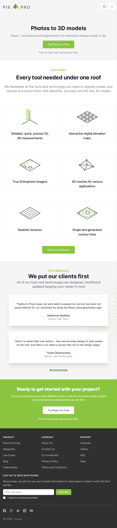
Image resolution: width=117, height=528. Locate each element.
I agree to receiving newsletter (22, 497)
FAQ (82, 455)
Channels (85, 442)
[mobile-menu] (112, 6)
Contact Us (48, 449)
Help (83, 461)
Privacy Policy (50, 461)
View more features (58, 249)
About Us (47, 442)
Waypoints (9, 449)
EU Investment (50, 455)
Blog (5, 461)
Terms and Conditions (54, 467)
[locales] (104, 6)
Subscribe (63, 492)
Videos (84, 449)
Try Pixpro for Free (58, 44)
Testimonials (10, 467)
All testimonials (58, 369)
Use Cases (9, 455)
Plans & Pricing (11, 442)
